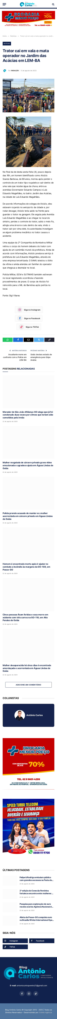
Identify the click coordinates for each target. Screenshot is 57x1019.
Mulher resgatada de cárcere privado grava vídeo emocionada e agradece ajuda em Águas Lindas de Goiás (28, 465)
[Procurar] (53, 4)
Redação (15, 71)
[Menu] (4, 4)
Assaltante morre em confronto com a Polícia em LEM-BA (15, 357)
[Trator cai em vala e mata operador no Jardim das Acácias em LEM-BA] (28, 95)
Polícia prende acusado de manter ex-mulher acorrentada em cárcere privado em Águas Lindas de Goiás (27, 516)
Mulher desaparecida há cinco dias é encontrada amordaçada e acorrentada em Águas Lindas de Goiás (27, 668)
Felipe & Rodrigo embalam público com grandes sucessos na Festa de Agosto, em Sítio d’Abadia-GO (36, 880)
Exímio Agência (45, 1012)
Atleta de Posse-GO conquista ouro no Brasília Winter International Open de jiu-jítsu (36, 920)
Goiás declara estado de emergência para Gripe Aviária (41, 357)
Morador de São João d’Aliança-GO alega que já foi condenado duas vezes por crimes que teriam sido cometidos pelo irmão (28, 415)
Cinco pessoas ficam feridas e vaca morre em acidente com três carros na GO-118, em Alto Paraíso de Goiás (25, 617)
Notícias (7, 43)
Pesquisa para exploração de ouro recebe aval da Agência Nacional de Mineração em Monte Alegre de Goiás (37, 907)
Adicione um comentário (28, 685)
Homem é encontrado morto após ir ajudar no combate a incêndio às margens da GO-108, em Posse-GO (26, 567)
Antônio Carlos (34, 715)
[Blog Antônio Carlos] (28, 4)
